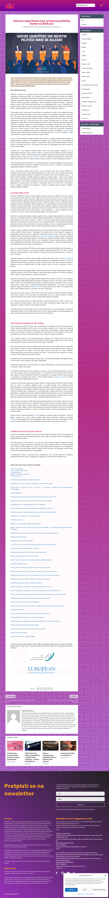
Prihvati (71, 890)
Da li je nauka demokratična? (19, 470)
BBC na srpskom (67, 258)
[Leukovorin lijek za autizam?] (68, 746)
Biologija (84, 43)
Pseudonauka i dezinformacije (90, 85)
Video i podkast (86, 97)
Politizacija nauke (16, 476)
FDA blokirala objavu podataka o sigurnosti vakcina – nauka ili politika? (32, 757)
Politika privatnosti (87, 132)
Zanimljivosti (85, 110)
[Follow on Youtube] (68, 873)
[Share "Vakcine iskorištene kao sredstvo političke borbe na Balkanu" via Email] (51, 688)
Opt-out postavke (81, 893)
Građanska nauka (16, 472)
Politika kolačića (86, 128)
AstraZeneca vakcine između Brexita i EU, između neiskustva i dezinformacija (34, 512)
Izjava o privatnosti (89, 893)
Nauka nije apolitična (17, 468)
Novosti (84, 81)
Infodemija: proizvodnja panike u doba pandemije (13, 756)
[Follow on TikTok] (74, 873)
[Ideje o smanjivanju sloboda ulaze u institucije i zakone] (51, 746)
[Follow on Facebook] (56, 873)
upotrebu (67, 130)
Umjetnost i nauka (87, 106)
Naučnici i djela (86, 64)
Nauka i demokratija (54, 27)
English (84, 47)
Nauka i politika (86, 72)
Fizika (83, 51)
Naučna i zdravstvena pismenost (20, 474)
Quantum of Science (87, 93)
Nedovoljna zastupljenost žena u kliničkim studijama (26, 583)
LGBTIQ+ (84, 55)
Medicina (84, 60)
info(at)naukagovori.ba (11, 894)
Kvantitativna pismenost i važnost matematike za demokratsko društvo (32, 483)
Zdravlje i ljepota (86, 114)
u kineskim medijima (46, 236)
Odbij (85, 890)
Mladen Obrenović (34, 27)
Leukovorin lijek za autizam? (67, 754)
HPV (83, 20)
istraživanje (14, 419)
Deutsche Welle (37, 286)
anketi (37, 415)
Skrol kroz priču (86, 89)
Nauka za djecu (86, 76)
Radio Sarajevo (34, 156)
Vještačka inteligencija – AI (89, 101)
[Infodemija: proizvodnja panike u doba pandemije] (15, 746)
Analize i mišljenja (86, 39)
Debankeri (84, 34)
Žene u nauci (85, 118)
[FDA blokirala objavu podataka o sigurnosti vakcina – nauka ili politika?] (33, 746)
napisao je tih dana (61, 377)
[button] (105, 875)
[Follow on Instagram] (62, 873)
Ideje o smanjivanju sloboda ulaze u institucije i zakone (49, 757)
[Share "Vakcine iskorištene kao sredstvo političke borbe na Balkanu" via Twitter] (41, 688)
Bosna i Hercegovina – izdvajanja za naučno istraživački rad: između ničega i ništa (35, 590)
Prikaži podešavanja (99, 890)
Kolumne (84, 24)
